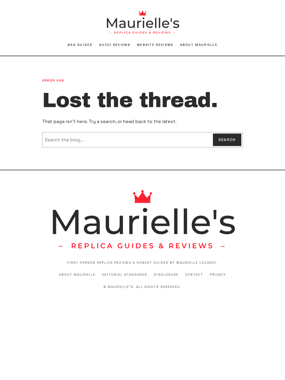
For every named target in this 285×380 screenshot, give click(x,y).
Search (227, 139)
